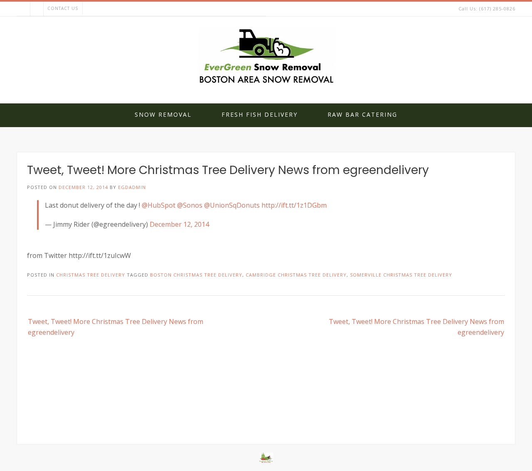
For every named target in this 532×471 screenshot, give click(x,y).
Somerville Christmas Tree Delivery (401, 275)
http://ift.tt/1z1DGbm (294, 205)
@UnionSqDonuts (232, 205)
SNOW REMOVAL (163, 114)
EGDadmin (132, 187)
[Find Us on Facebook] (36, 9)
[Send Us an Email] (23, 9)
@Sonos (189, 205)
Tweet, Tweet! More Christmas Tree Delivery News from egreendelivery (115, 327)
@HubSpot (158, 205)
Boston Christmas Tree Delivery (196, 275)
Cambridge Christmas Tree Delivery (296, 275)
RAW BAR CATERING (362, 114)
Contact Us (62, 8)
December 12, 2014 (179, 224)
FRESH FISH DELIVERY (260, 114)
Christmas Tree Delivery (90, 275)
